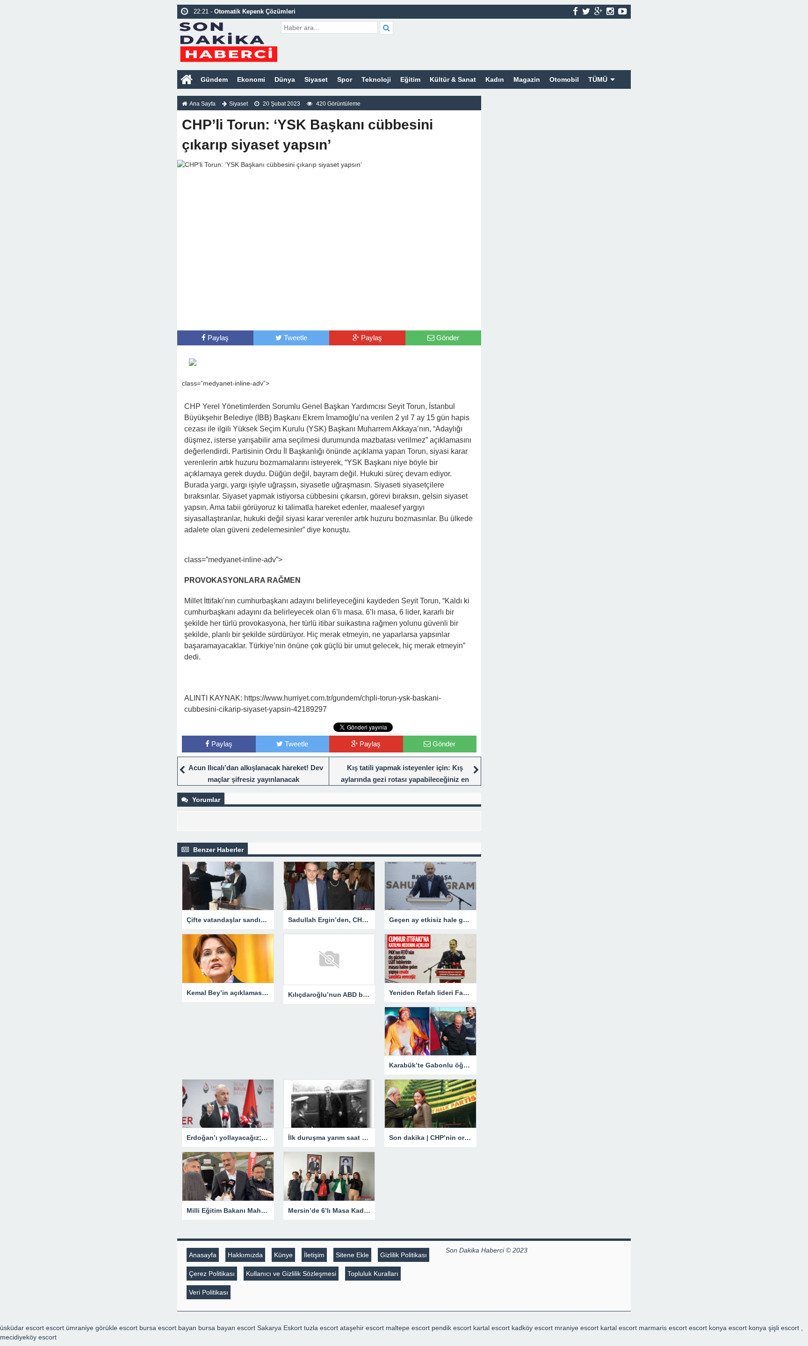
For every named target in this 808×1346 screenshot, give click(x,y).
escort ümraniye (70, 1328)
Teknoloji (376, 79)
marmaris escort (663, 1328)
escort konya (708, 1328)
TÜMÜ (597, 79)
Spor (344, 79)
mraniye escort (577, 1328)
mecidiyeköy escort (28, 1337)
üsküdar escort (22, 1328)
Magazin (526, 79)
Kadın (494, 79)
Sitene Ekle (352, 1255)
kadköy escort (532, 1328)
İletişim (314, 1255)
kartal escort (491, 1328)
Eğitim (410, 79)
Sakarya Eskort (279, 1328)
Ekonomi (251, 79)
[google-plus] (598, 11)
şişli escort (783, 1328)
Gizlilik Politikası (403, 1255)
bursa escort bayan (167, 1328)
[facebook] (575, 11)
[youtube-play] (622, 11)
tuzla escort (321, 1328)
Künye (283, 1255)
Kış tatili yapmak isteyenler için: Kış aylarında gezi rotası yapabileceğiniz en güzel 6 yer (405, 779)
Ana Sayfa (202, 103)
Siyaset (316, 79)
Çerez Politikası (212, 1273)
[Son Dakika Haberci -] (228, 41)
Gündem (214, 79)
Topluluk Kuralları (372, 1273)
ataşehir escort (362, 1328)
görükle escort (116, 1328)
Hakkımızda (245, 1255)
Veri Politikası (208, 1292)
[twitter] (586, 11)
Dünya (284, 79)
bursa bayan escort (226, 1328)
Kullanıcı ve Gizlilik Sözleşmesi (291, 1273)
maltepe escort (408, 1328)
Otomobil (564, 79)
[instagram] (610, 11)
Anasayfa (202, 1255)
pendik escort (451, 1328)
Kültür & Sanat (453, 79)
